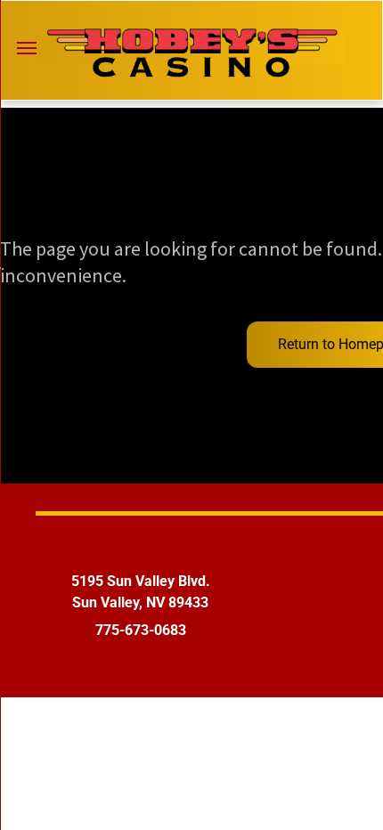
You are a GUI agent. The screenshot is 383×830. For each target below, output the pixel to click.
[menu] (27, 48)
